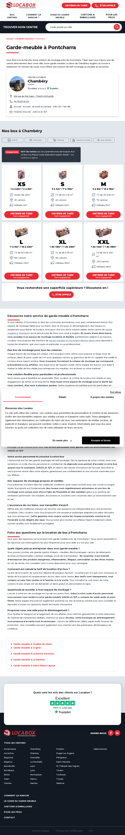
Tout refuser (115, 392)
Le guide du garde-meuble (20, 801)
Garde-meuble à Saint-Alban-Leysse (34, 665)
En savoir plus (60, 440)
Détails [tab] (62, 397)
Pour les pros (111, 16)
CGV (91, 831)
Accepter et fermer (101, 440)
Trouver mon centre (20, 27)
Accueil (9, 39)
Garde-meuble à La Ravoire (29, 659)
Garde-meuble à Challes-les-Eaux (32, 644)
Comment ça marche (16, 795)
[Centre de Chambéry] (17, 83)
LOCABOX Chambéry (24, 39)
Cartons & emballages (88, 16)
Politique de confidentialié (69, 831)
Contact (9, 817)
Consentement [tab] (23, 397)
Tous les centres (15, 743)
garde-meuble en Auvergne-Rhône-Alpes (72, 340)
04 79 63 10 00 (21, 101)
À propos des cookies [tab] (102, 397)
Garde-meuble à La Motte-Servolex (33, 653)
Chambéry (38, 81)
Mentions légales (41, 831)
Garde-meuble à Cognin (27, 647)
